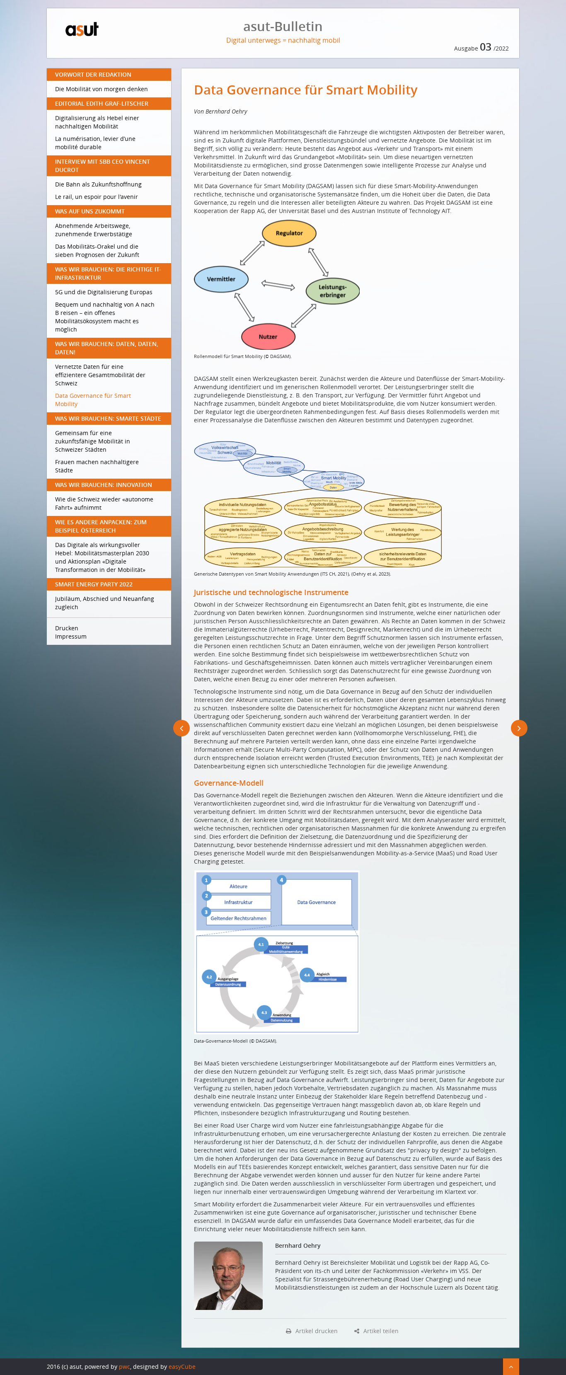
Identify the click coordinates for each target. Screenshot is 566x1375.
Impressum (71, 636)
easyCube (182, 1366)
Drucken (66, 628)
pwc (124, 1366)
